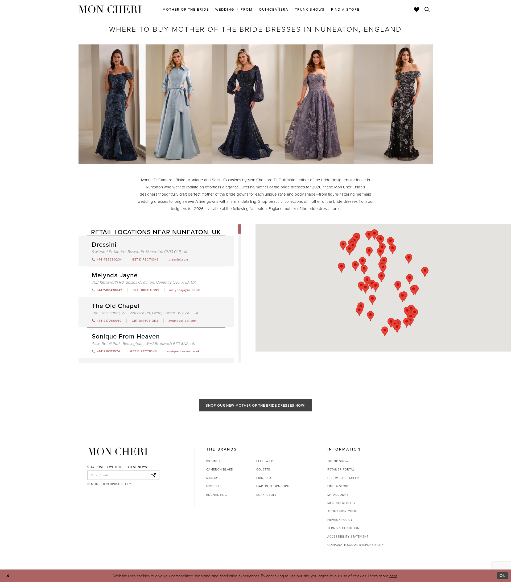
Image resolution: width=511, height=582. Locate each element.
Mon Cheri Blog (341, 503)
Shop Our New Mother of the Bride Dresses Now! (256, 405)
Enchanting (216, 495)
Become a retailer (343, 478)
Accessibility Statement (348, 536)
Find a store (338, 486)
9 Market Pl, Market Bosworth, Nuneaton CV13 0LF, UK (139, 252)
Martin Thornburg (273, 486)
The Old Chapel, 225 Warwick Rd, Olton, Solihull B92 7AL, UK (145, 313)
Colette (263, 469)
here (393, 575)
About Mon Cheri (342, 511)
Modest (212, 486)
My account (338, 495)
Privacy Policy (340, 520)
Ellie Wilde (265, 461)
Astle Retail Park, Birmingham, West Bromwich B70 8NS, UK (143, 343)
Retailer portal (341, 469)
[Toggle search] (427, 9)
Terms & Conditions (344, 528)
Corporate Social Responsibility (355, 545)
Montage (214, 478)
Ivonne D (214, 461)
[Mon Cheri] (118, 451)
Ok (502, 575)
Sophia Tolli (267, 495)
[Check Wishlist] (416, 9)
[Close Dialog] (8, 575)
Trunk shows (339, 461)
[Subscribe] (154, 475)
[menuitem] (185, 9)
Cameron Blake (219, 469)
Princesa (263, 478)
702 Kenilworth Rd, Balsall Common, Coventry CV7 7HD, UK (144, 282)
